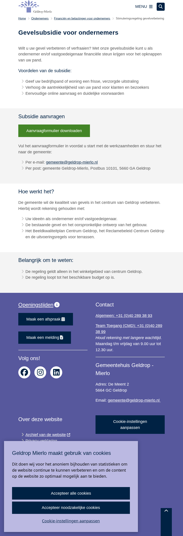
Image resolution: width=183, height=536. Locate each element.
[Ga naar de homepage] (35, 6)
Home (22, 18)
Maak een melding (42, 337)
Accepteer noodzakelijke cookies (71, 507)
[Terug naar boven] (166, 522)
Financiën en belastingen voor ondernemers (82, 18)
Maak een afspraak (43, 319)
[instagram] (40, 372)
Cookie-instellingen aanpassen (71, 520)
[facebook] (24, 372)
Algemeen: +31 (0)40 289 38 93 (124, 315)
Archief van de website (45, 435)
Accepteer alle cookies (71, 493)
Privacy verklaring (41, 441)
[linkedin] (56, 372)
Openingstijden (35, 305)
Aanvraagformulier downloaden (54, 131)
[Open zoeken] (161, 7)
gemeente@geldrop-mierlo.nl (72, 162)
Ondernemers (40, 18)
